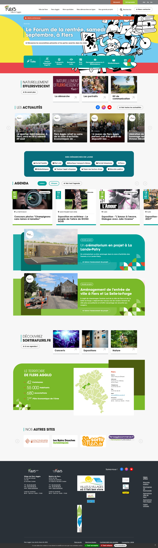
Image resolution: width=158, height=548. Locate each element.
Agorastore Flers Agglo (147, 501)
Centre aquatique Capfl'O (47, 63)
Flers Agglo (55, 9)
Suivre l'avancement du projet (96, 262)
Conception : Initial (128, 542)
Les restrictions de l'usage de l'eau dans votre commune (61, 18)
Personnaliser (120, 545)
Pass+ (125, 63)
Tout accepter (92, 545)
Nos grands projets (106, 9)
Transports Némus (59, 63)
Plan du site (78, 542)
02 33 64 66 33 (31, 486)
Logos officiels (146, 505)
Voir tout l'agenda (73, 183)
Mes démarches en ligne (86, 9)
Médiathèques (113, 63)
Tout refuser (107, 545)
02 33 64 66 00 (31, 485)
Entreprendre (130, 2)
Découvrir (116, 2)
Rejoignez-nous (71, 63)
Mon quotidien (68, 9)
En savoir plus (30, 92)
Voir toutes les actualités (131, 107)
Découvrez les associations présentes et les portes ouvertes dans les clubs (57, 43)
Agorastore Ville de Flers (147, 495)
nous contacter (33, 488)
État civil (80, 63)
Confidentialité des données (109, 542)
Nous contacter (144, 9)
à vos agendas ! (31, 346)
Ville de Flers (43, 9)
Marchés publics (146, 483)
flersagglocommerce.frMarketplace (95, 63)
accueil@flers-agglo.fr (118, 395)
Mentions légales (90, 542)
